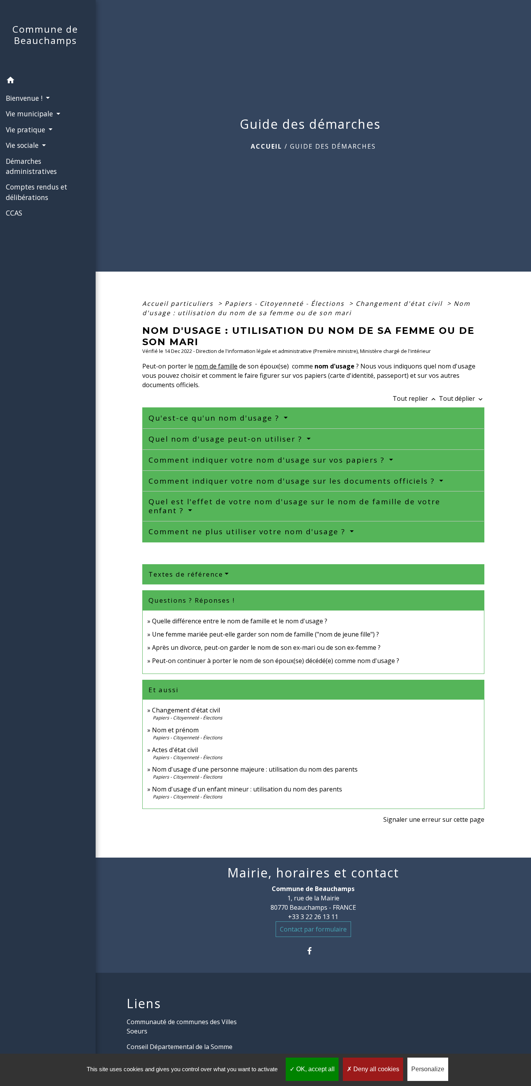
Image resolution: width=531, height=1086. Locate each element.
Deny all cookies (375, 1069)
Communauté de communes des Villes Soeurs (182, 1026)
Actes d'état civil (175, 750)
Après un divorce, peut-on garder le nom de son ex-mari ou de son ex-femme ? (267, 647)
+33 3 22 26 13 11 (313, 916)
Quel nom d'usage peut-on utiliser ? (226, 439)
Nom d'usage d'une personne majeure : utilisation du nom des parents (255, 769)
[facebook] (313, 951)
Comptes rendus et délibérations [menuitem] (36, 192)
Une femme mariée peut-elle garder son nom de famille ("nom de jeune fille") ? (265, 634)
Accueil (266, 146)
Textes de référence (185, 574)
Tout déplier (461, 398)
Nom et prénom (175, 730)
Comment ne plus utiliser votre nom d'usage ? (248, 531)
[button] (48, 81)
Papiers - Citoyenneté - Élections (286, 303)
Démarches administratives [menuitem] (31, 166)
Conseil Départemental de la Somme (179, 1046)
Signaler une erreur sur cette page (433, 819)
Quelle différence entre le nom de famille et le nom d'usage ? (239, 621)
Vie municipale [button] (30, 113)
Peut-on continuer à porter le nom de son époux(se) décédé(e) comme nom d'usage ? (275, 660)
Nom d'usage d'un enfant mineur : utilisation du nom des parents (247, 789)
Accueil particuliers (179, 303)
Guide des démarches (333, 146)
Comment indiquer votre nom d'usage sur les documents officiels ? (292, 481)
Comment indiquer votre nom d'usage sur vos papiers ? (267, 460)
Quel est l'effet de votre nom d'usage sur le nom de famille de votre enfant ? (294, 506)
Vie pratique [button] (26, 129)
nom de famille (216, 366)
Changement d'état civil (400, 303)
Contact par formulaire (313, 929)
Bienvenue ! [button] (25, 98)
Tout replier (415, 398)
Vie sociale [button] (23, 145)
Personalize (427, 1069)
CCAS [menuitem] (14, 213)
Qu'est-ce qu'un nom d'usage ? (215, 418)
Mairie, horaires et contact (313, 872)
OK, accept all (315, 1069)
